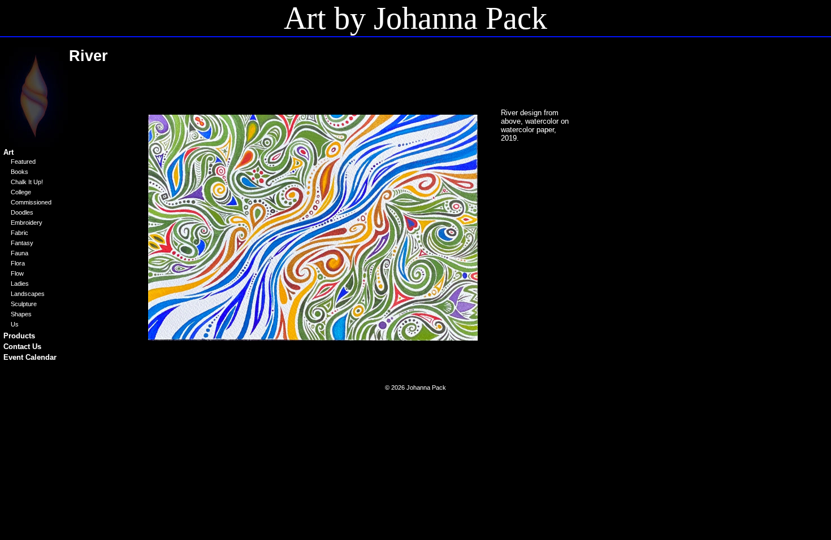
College (21, 192)
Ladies (20, 283)
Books (19, 171)
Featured (23, 161)
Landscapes (28, 293)
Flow (17, 273)
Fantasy (22, 242)
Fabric (19, 232)
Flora (18, 263)
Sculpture (24, 304)
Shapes (21, 314)
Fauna (19, 253)
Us (15, 324)
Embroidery (26, 222)
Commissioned (31, 202)
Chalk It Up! (27, 181)
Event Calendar (30, 357)
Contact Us (22, 346)
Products (19, 336)
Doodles (22, 212)
